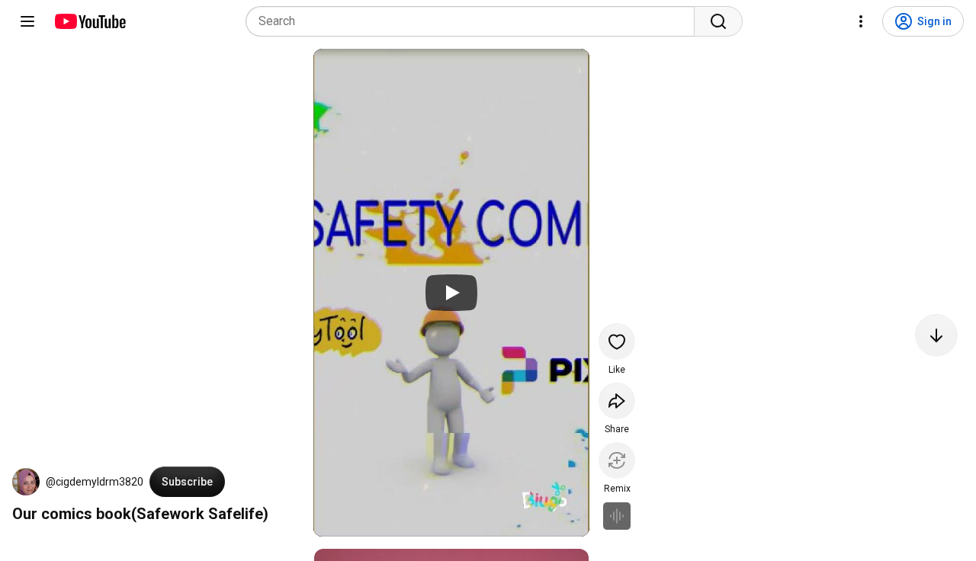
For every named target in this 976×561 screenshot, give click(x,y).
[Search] (718, 21)
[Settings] (861, 21)
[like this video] (617, 341)
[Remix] (617, 460)
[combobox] (474, 21)
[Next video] (936, 335)
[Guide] (27, 21)
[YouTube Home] (89, 21)
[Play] (451, 292)
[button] (26, 481)
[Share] (617, 401)
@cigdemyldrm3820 (94, 482)
